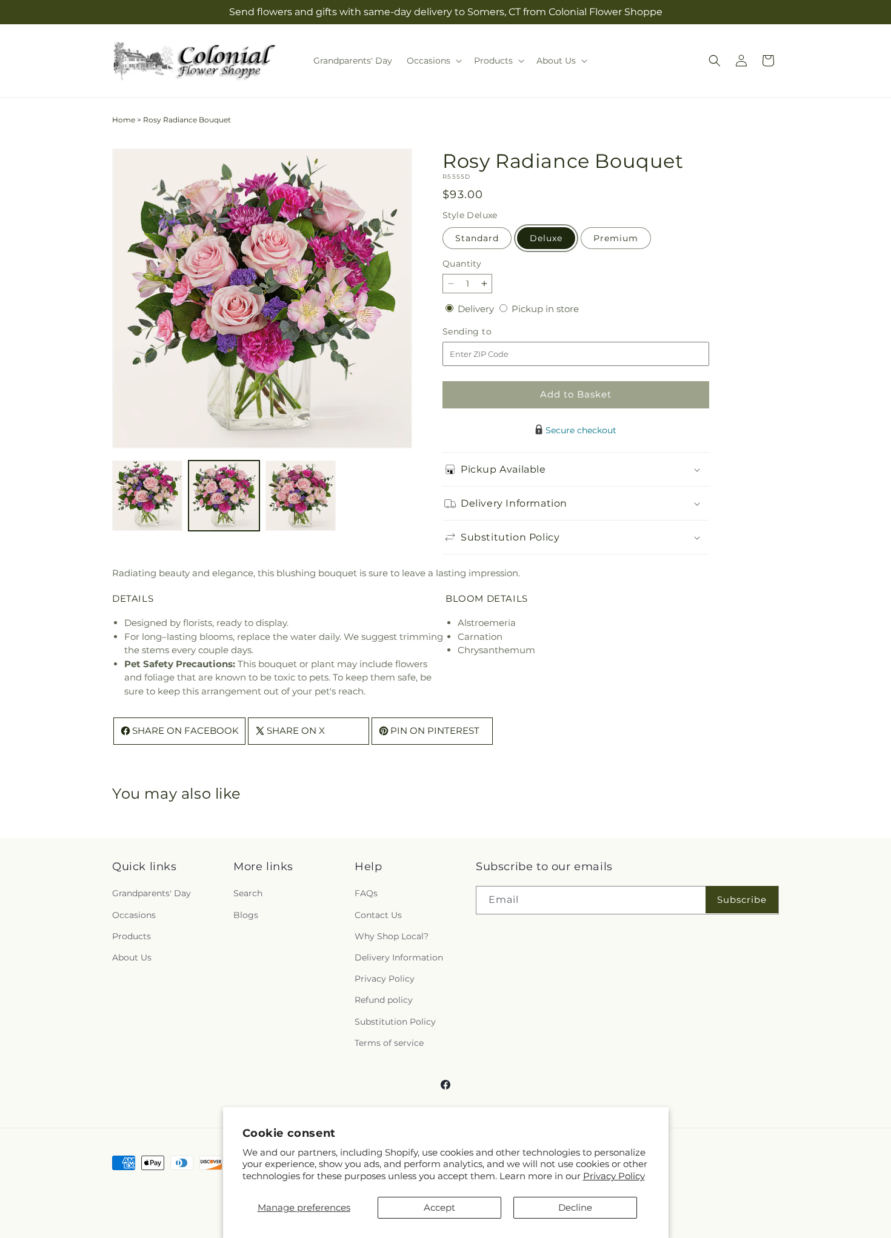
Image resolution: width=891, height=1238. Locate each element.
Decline (575, 1207)
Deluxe (546, 238)
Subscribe (742, 899)
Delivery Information (399, 957)
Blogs (245, 915)
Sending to (485, 331)
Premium (615, 238)
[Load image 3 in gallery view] (300, 496)
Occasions (134, 915)
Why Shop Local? (392, 936)
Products (131, 936)
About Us (132, 957)
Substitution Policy (395, 1021)
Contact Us (378, 915)
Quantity (461, 263)
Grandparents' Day (151, 893)
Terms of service (389, 1042)
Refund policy (384, 999)
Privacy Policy (614, 1176)
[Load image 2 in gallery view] (224, 496)
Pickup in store (545, 308)
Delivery (477, 308)
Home (123, 119)
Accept (439, 1207)
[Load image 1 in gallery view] (147, 496)
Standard (477, 238)
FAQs (366, 893)
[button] (433, 60)
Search (247, 893)
